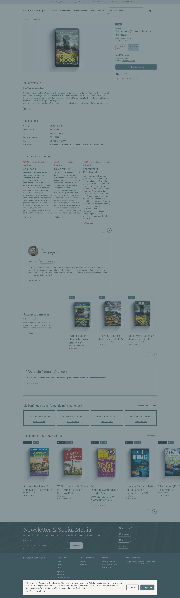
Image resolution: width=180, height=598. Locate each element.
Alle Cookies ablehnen (35, 591)
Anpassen (132, 587)
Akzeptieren (147, 587)
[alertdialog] (90, 587)
